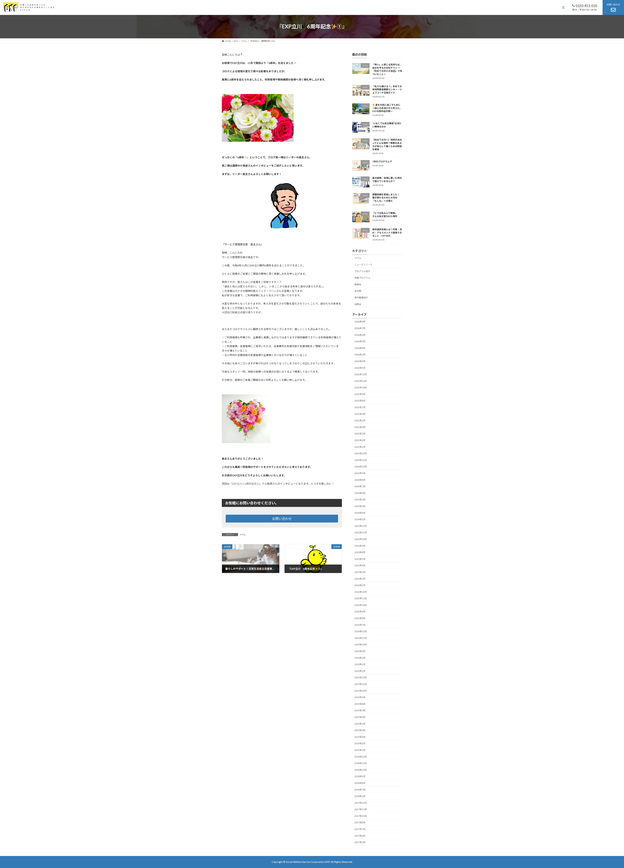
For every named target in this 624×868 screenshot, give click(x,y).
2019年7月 (359, 710)
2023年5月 (359, 559)
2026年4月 (359, 348)
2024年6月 (359, 493)
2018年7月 (359, 789)
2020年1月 (359, 671)
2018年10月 (360, 769)
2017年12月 (360, 802)
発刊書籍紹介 (361, 297)
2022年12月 (360, 592)
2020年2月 (359, 664)
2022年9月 (359, 611)
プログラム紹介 (362, 271)
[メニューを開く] (563, 7)
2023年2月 (359, 578)
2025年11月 (360, 381)
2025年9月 (359, 394)
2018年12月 (360, 756)
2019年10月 (360, 690)
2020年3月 (359, 657)
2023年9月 (359, 545)
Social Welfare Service (298, 861)
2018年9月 (359, 776)
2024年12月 (360, 453)
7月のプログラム (381, 161)
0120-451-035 (586, 5)
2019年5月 (359, 723)
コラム (243, 534)
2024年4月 (359, 506)
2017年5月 (359, 842)
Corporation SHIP (320, 861)
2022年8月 (359, 618)
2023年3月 (359, 572)
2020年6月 (359, 651)
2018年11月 (360, 763)
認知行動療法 (232, 312)
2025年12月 (360, 374)
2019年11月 (360, 684)
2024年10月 (360, 466)
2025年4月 (359, 427)
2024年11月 (360, 460)
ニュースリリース (363, 264)
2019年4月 (359, 730)
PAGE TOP (607, 839)
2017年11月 (360, 809)
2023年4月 (359, 565)
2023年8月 (359, 552)
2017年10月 (360, 816)
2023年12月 (360, 526)
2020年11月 (360, 638)
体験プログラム (362, 277)
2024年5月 (359, 499)
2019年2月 (359, 743)
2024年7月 (359, 486)
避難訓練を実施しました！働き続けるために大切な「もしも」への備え (386, 197)
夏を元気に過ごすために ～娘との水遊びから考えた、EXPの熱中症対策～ (387, 108)
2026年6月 (359, 334)
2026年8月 (359, 321)
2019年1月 (359, 750)
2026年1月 (359, 367)
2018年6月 (359, 796)
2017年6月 (359, 835)
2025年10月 (360, 387)
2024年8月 (359, 479)
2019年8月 (359, 704)
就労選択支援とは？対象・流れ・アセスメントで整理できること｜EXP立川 (387, 232)
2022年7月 (359, 624)
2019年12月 (360, 677)
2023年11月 (360, 532)
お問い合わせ (282, 519)
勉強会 (357, 284)
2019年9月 (359, 697)
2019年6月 (359, 717)
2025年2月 (359, 440)
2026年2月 (359, 361)
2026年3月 (359, 354)
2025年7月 (359, 407)
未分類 (357, 290)
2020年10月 (360, 644)
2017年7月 (359, 829)
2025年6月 (359, 413)
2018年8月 (359, 783)
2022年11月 (360, 598)
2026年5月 (359, 341)
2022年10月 (360, 605)
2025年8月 (359, 400)
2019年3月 (359, 737)
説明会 (357, 304)
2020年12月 (360, 631)
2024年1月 (359, 519)
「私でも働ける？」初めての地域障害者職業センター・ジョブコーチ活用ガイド (387, 89)
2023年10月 (360, 539)
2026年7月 (359, 328)
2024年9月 (359, 473)
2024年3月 (359, 512)
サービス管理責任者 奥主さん (242, 244)
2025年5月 (359, 420)
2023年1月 (359, 585)
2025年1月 (359, 446)
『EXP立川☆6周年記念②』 (246, 483)
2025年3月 (359, 433)
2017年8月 (359, 822)
